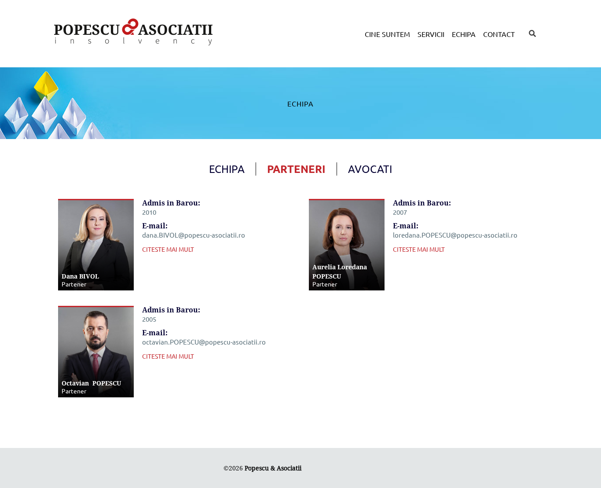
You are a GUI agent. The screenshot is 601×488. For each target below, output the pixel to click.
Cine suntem (387, 33)
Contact (499, 33)
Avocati (370, 168)
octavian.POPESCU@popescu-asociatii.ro (204, 342)
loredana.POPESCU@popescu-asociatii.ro (455, 235)
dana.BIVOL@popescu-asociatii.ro (193, 235)
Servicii (431, 33)
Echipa (464, 33)
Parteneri (296, 169)
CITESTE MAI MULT (168, 249)
